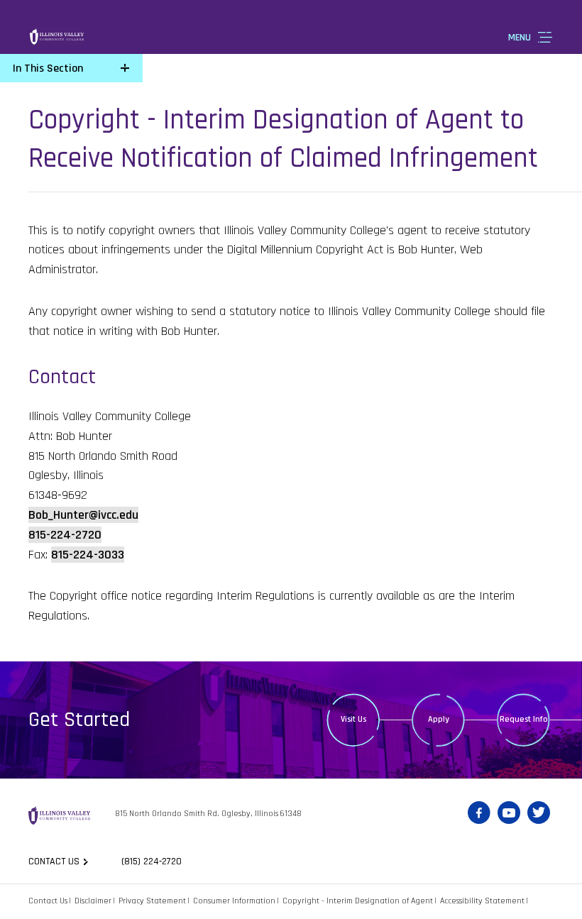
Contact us (53, 861)
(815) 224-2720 (151, 861)
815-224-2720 (64, 535)
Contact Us (47, 901)
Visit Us (353, 719)
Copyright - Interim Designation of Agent (357, 901)
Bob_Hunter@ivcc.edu (83, 515)
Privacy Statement (152, 901)
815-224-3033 (87, 554)
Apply (438, 719)
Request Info (524, 719)
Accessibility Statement (482, 901)
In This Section (48, 68)
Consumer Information (234, 901)
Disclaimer (93, 901)
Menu (519, 37)
